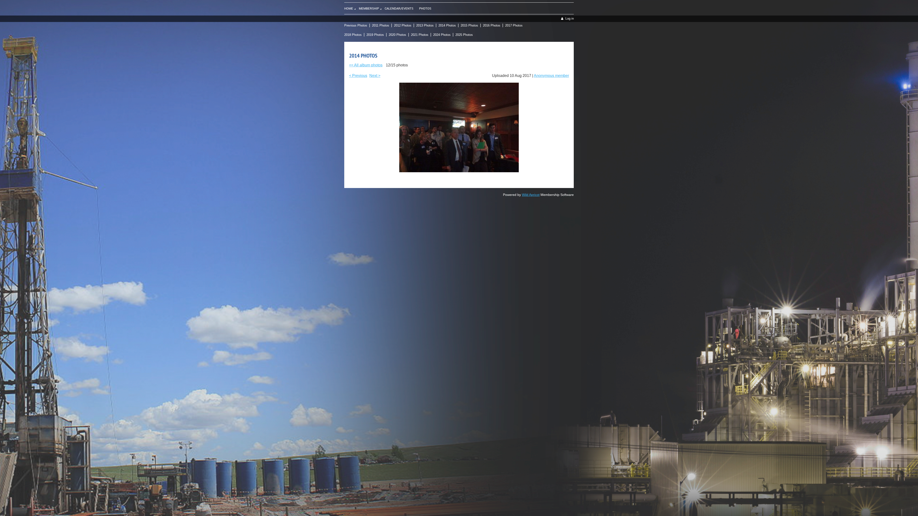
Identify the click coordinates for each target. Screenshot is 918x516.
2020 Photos (397, 35)
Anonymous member (551, 76)
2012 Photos (402, 25)
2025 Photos (464, 35)
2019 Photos (375, 35)
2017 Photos (514, 25)
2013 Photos (425, 25)
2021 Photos (419, 35)
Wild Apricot (531, 195)
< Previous (358, 76)
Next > (374, 76)
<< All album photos (365, 65)
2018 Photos (353, 35)
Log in (569, 18)
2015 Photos (469, 25)
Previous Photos (355, 25)
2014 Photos (447, 25)
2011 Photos (380, 25)
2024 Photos (442, 35)
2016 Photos (491, 25)
